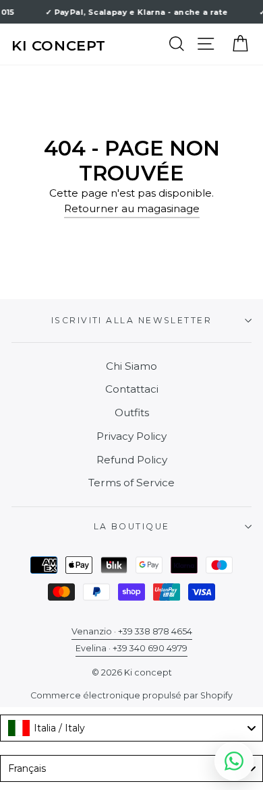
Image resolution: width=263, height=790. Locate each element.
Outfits (132, 412)
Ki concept (58, 45)
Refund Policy (131, 459)
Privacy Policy (131, 436)
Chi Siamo (131, 366)
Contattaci (131, 389)
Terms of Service (131, 482)
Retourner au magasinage (132, 208)
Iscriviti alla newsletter (131, 320)
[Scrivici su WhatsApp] (234, 761)
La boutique (132, 526)
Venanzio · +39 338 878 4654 (131, 631)
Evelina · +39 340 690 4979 (131, 648)
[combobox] (131, 728)
